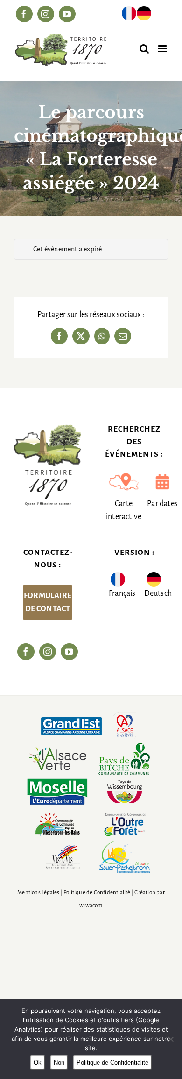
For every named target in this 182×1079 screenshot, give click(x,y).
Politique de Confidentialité (97, 893)
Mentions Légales (38, 893)
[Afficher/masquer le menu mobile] (163, 49)
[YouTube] (69, 651)
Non (59, 1062)
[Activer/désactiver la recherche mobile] (144, 49)
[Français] (129, 15)
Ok (38, 1062)
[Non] (170, 1039)
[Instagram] (47, 651)
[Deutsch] (144, 15)
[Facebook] (25, 651)
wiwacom (90, 906)
